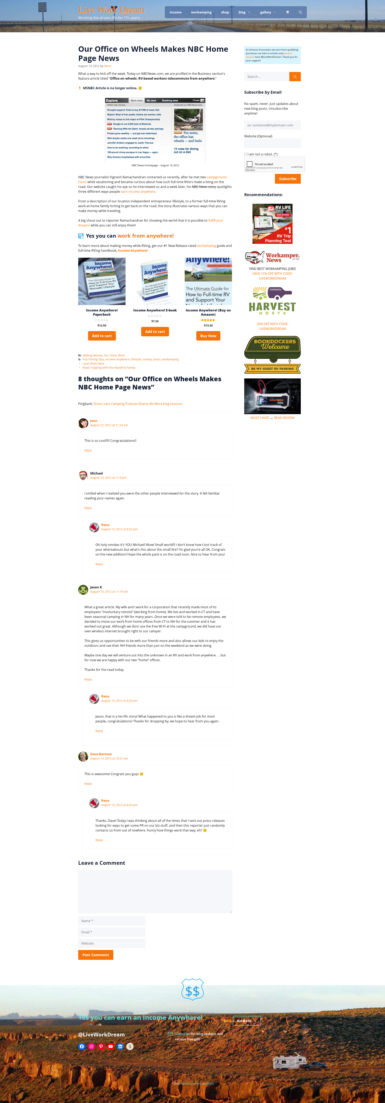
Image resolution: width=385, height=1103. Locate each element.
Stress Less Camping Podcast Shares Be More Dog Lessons (137, 403)
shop (225, 12)
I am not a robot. (260, 154)
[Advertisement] (272, 485)
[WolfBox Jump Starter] (272, 413)
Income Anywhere (117, 359)
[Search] (295, 76)
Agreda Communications (197, 1083)
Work (121, 355)
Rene (105, 525)
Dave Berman (101, 754)
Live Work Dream (111, 9)
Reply (88, 450)
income (175, 12)
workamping (201, 12)
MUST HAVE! (260, 418)
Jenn (93, 421)
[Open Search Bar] (300, 12)
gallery (265, 12)
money (147, 359)
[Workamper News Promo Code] (272, 264)
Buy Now (208, 335)
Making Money (92, 355)
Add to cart (102, 335)
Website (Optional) (258, 136)
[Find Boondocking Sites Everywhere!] (272, 355)
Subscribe (183, 1034)
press (157, 359)
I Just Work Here (93, 363)
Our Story (110, 355)
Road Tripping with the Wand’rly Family (109, 367)
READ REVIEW (284, 418)
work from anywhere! (146, 235)
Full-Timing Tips (93, 359)
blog (242, 12)
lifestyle (136, 359)
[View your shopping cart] (287, 12)
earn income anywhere (138, 191)
